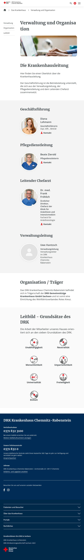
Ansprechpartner (10, 458)
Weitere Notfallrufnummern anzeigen (17, 438)
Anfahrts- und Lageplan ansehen (16, 472)
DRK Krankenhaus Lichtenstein (15, 540)
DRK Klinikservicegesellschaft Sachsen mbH (19, 543)
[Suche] (71, 3)
